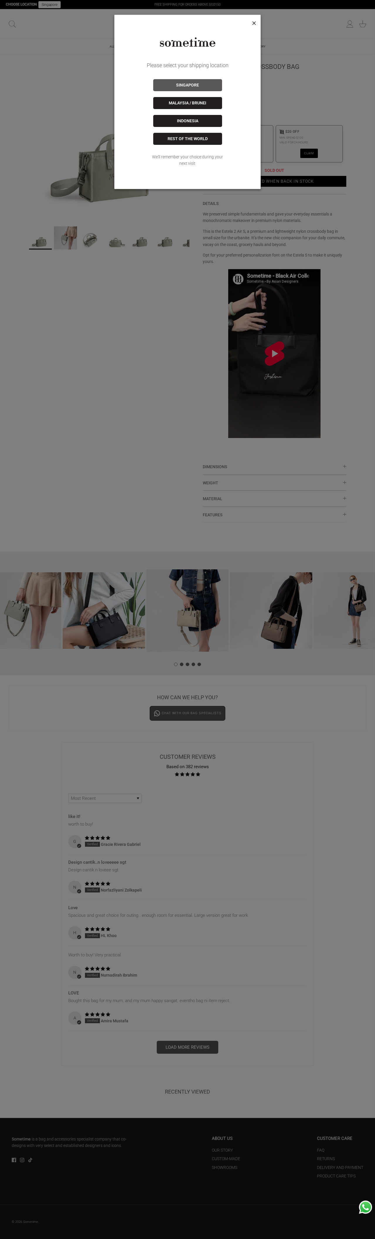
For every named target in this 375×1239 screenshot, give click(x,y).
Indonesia (187, 120)
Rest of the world (188, 138)
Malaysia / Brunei (187, 103)
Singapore (187, 85)
